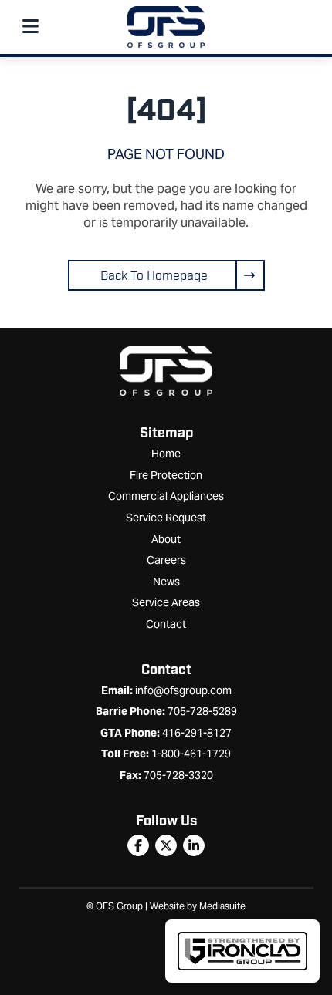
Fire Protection (166, 475)
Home (166, 453)
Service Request (166, 517)
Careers (166, 560)
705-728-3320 (178, 775)
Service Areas (166, 602)
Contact (166, 624)
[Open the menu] (30, 27)
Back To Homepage (154, 276)
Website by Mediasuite (198, 906)
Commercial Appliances (166, 496)
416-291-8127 (197, 733)
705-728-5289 (202, 711)
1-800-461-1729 (191, 754)
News (166, 582)
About (166, 539)
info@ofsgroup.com (183, 690)
